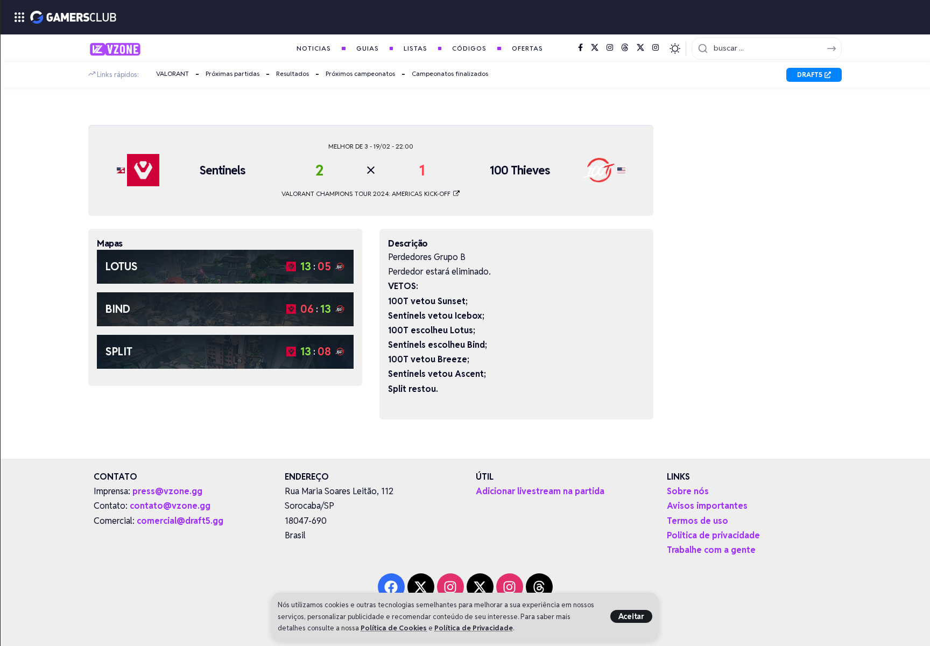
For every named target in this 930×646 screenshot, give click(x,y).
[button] (631, 616)
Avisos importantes (707, 505)
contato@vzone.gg (170, 505)
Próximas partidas (232, 73)
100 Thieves (519, 170)
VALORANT (172, 73)
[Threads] (624, 47)
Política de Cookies (394, 628)
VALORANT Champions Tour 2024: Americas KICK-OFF (366, 193)
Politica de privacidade (713, 535)
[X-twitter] (420, 586)
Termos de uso (697, 520)
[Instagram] (610, 47)
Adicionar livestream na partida (540, 491)
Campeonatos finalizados (450, 73)
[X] (594, 47)
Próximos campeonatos (360, 73)
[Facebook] (580, 47)
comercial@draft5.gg (180, 520)
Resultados (292, 73)
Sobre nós (688, 491)
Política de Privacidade (473, 628)
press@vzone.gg (167, 491)
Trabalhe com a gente (711, 550)
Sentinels (222, 170)
